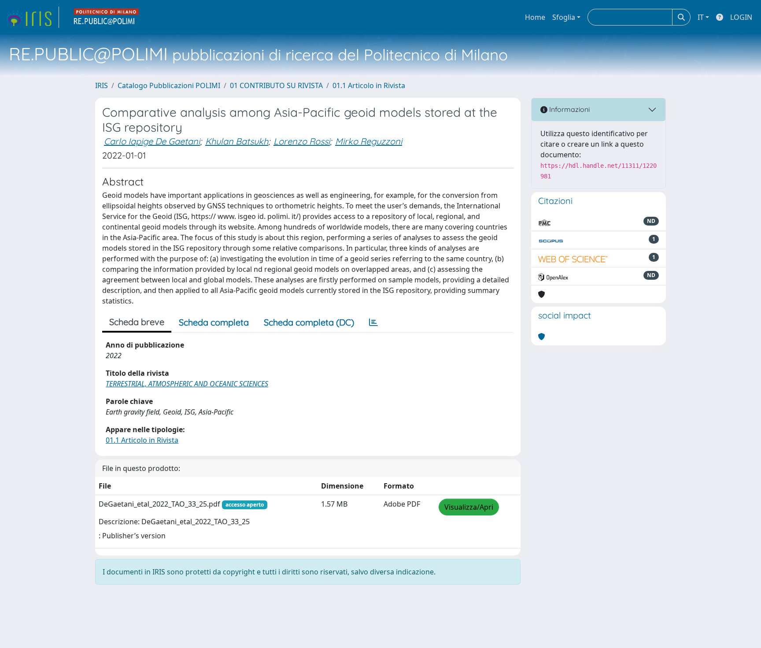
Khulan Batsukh (236, 141)
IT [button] (701, 17)
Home (535, 17)
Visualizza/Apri (468, 507)
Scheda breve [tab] (136, 321)
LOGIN (741, 17)
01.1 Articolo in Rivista (368, 85)
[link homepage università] (106, 17)
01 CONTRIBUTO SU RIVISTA (276, 85)
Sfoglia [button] (563, 17)
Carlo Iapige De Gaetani (152, 141)
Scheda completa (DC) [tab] (309, 322)
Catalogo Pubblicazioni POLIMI (169, 85)
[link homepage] (32, 17)
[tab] (373, 322)
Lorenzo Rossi (301, 141)
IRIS (101, 85)
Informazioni (568, 109)
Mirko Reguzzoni (368, 141)
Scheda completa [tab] (214, 322)
